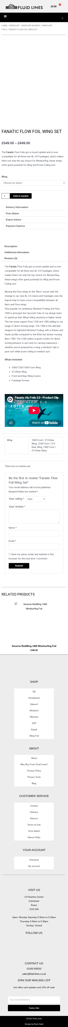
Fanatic (10, 152)
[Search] (61, 17)
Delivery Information (17, 207)
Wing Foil (34, 736)
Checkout (34, 859)
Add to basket (20, 196)
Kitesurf (34, 704)
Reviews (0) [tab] (10, 258)
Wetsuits (34, 717)
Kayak (34, 729)
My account (34, 866)
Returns (34, 818)
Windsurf (14, 25)
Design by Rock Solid (34, 1024)
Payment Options (15, 226)
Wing (4, 176)
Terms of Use (34, 824)
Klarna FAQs (34, 837)
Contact (34, 805)
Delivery (34, 812)
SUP (34, 723)
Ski (34, 691)
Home (4, 25)
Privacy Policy (34, 770)
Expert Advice (13, 219)
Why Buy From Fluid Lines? (34, 764)
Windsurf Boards (30, 25)
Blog (34, 783)
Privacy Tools (34, 777)
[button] (34, 207)
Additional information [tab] (16, 252)
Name (13, 527)
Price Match (12, 213)
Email (12, 541)
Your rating (16, 498)
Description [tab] (10, 246)
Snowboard (34, 698)
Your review (17, 506)
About (34, 758)
